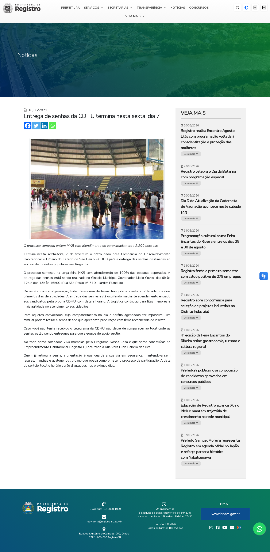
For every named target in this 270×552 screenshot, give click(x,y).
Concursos (199, 8)
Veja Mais (132, 16)
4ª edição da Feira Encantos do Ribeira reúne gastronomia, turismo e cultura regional (210, 341)
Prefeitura (70, 8)
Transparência (149, 8)
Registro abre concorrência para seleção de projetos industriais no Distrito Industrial (208, 306)
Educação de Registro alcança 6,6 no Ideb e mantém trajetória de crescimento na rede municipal (210, 411)
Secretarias (118, 8)
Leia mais (190, 154)
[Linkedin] (44, 125)
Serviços (91, 8)
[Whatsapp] (52, 125)
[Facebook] (27, 125)
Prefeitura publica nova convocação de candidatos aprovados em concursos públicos (209, 376)
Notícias (177, 8)
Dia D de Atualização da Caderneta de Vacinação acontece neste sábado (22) (211, 206)
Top (260, 542)
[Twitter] (36, 125)
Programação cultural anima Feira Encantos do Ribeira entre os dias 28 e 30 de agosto (210, 241)
